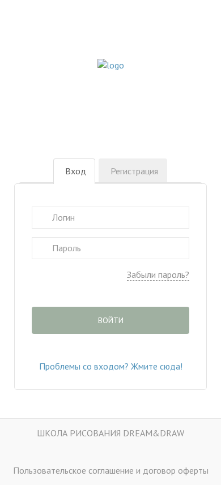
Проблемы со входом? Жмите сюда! (110, 366)
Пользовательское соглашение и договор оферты (111, 470)
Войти (111, 320)
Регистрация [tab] (134, 171)
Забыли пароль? (158, 274)
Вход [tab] (75, 171)
